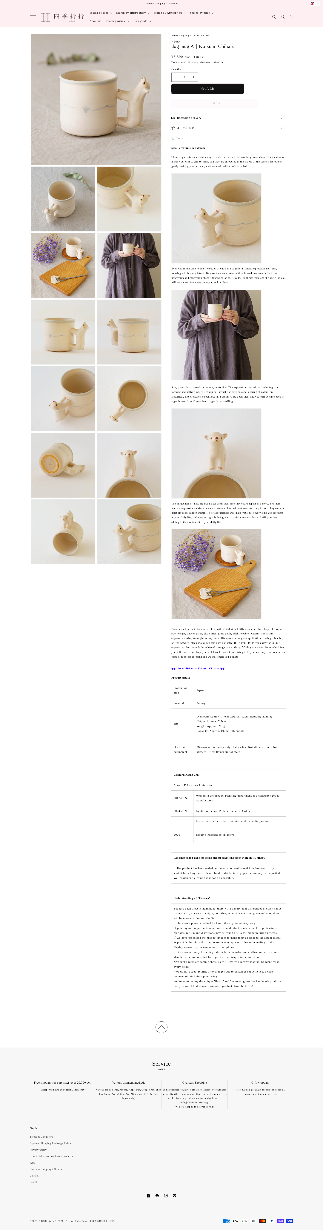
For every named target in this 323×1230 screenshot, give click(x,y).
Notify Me (208, 88)
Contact (34, 1175)
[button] (33, 17)
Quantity (176, 69)
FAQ (32, 1162)
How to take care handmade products (51, 1156)
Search (34, 1182)
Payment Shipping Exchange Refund (51, 1143)
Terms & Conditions (41, 1136)
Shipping (193, 62)
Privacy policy (38, 1149)
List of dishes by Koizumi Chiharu (197, 668)
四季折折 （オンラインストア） (54, 1221)
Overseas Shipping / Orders (46, 1169)
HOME (175, 35)
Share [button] (179, 138)
